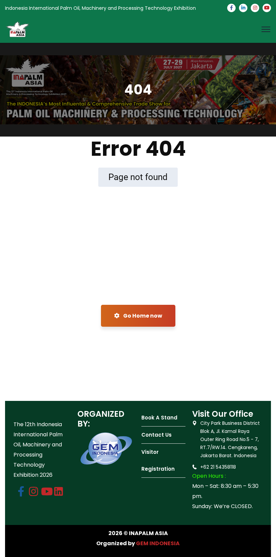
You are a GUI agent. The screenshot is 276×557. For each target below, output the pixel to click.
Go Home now (142, 316)
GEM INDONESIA (158, 543)
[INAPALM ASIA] (17, 29)
